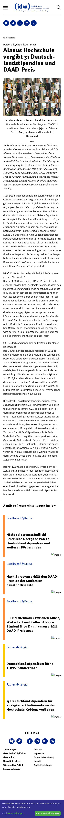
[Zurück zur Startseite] (32, 7)
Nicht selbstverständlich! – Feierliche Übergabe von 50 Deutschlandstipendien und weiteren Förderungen (28, 541)
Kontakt (37, 761)
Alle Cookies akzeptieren (48, 813)
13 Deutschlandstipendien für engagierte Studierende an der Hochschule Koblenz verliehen (31, 705)
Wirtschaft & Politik (13, 765)
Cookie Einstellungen (43, 765)
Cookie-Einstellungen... (13, 813)
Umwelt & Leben (11, 761)
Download (32, 136)
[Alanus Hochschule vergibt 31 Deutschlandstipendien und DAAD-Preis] (13, 23)
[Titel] (6, 23)
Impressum (39, 753)
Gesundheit (9, 757)
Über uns (38, 749)
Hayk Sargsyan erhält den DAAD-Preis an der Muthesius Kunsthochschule (33, 580)
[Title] (20, 23)
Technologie (9, 749)
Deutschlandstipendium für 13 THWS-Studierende (30, 665)
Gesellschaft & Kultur (14, 753)
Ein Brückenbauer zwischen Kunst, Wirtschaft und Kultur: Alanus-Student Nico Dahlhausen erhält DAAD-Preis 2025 (33, 624)
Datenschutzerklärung (44, 757)
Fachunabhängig (11, 769)
